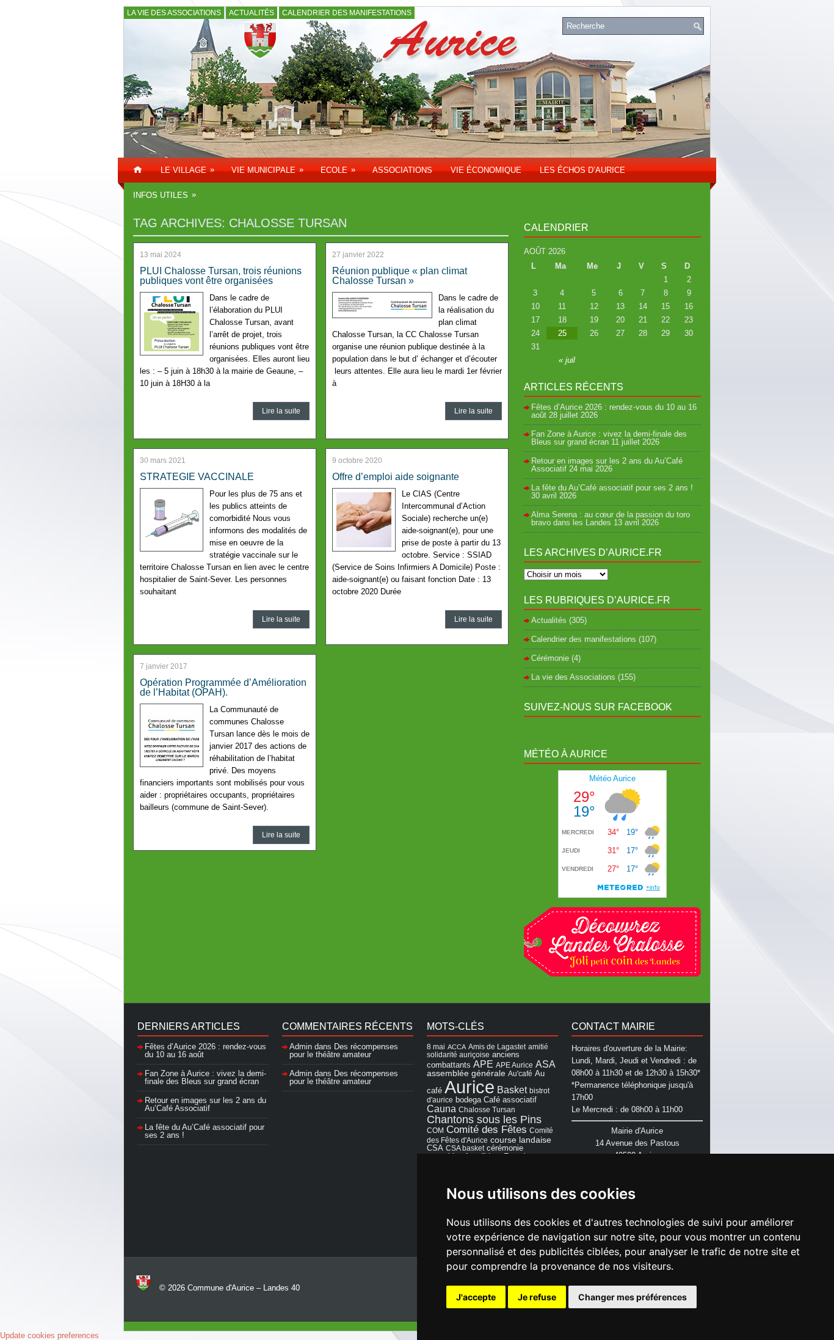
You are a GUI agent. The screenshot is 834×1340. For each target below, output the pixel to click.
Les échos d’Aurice (582, 170)
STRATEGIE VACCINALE (197, 477)
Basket (512, 1089)
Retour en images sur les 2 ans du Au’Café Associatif (205, 1104)
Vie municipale (267, 170)
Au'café (520, 1073)
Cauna (441, 1109)
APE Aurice (514, 1065)
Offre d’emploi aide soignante (395, 477)
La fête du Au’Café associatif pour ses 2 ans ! (612, 487)
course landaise (520, 1140)
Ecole (338, 170)
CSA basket (465, 1148)
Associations (402, 170)
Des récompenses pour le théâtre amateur (343, 1050)
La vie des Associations (174, 13)
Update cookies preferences (49, 1335)
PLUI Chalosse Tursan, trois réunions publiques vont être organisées (221, 276)
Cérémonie (550, 658)
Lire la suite (281, 411)
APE (483, 1063)
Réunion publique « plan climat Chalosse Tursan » (399, 276)
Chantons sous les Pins (484, 1119)
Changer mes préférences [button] (632, 1297)
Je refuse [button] (537, 1297)
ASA (545, 1063)
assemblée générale (466, 1073)
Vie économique (486, 170)
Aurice (469, 1087)
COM (435, 1130)
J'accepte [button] (476, 1297)
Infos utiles (164, 195)
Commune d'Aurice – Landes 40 (243, 1287)
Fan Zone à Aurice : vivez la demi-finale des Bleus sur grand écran (609, 437)
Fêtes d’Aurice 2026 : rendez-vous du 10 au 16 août (614, 411)
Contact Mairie (613, 1026)
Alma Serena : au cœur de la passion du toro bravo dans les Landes (610, 518)
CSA (435, 1148)
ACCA (457, 1047)
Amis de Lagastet (497, 1047)
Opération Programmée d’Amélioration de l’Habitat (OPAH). (223, 687)
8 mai (436, 1047)
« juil (567, 360)
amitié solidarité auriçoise (487, 1050)
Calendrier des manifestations (347, 13)
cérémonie (505, 1147)
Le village (187, 170)
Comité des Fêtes (486, 1129)
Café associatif (510, 1099)
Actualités (251, 13)
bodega (468, 1100)
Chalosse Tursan (487, 1109)
